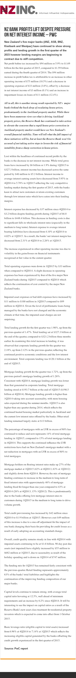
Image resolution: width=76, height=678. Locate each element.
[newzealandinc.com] (38, 9)
